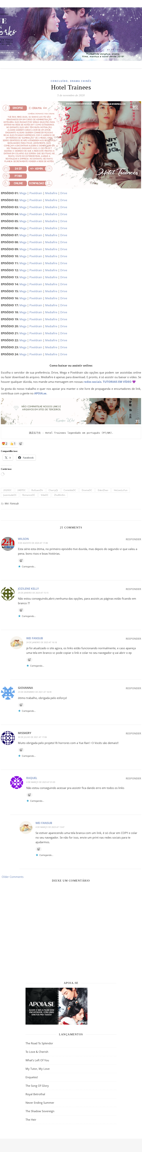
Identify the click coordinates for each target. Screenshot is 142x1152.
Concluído (59, 81)
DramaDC (87, 490)
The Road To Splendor (39, 1043)
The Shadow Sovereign (40, 1111)
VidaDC (44, 495)
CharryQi (53, 490)
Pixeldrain (35, 193)
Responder (133, 539)
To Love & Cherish (37, 1052)
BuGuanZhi (37, 490)
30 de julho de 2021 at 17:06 (32, 737)
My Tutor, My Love (38, 1069)
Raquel (31, 778)
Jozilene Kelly (28, 588)
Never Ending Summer (40, 1102)
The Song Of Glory (37, 1085)
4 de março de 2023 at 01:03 (40, 782)
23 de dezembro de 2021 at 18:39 (34, 691)
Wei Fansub (12, 503)
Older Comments (12, 877)
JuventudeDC (10, 495)
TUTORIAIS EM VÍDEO (117, 382)
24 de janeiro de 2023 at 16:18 (41, 642)
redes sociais (92, 382)
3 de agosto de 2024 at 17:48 (33, 543)
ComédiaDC (70, 490)
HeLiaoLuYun (120, 490)
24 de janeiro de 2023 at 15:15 (33, 592)
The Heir (31, 1119)
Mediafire (51, 193)
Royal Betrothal (35, 1094)
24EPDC (21, 490)
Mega (22, 193)
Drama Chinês (81, 81)
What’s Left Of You (37, 1060)
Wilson (23, 539)
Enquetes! (32, 1077)
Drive (63, 193)
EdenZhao (103, 490)
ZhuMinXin (59, 495)
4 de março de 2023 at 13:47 (50, 827)
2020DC (7, 490)
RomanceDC (28, 495)
